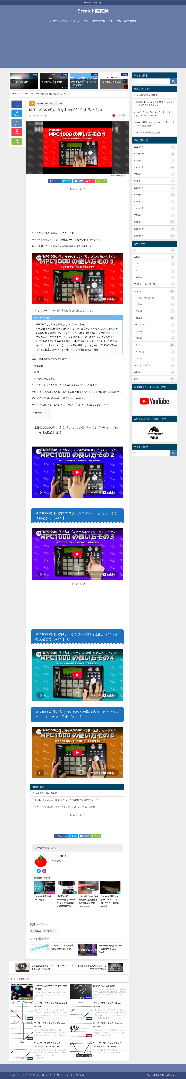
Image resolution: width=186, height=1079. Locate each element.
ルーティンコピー (154, 365)
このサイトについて (59, 21)
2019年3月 (154, 208)
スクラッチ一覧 (98, 21)
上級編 (155, 304)
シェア (17, 106)
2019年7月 (154, 188)
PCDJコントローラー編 (154, 284)
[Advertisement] (93, 47)
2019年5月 (154, 195)
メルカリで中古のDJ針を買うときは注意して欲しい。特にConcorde (64, 807)
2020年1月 (154, 181)
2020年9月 (154, 160)
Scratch (154, 291)
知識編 (154, 372)
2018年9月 (154, 236)
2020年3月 (154, 167)
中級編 (155, 311)
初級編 (155, 277)
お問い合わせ (130, 21)
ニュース (154, 345)
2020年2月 (154, 174)
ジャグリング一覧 (79, 21)
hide (46, 413)
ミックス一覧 (115, 21)
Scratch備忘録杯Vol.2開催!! (45, 793)
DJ (154, 250)
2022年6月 (154, 147)
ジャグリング (154, 324)
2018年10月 (154, 229)
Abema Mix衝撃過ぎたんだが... (148, 132)
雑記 (154, 379)
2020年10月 (154, 154)
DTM (32, 103)
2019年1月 (154, 222)
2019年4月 (154, 201)
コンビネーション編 (155, 298)
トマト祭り (121, 115)
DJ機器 (154, 257)
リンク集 (154, 358)
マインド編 (154, 352)
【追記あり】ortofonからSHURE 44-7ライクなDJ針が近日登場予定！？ (65, 800)
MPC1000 (43, 103)
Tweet (17, 115)
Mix (154, 271)
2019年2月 (154, 215)
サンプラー (57, 103)
